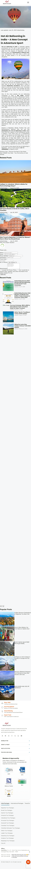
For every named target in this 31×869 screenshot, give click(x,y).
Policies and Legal (6, 752)
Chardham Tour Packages (7, 825)
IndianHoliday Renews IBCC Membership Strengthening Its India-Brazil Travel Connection (22, 283)
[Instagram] (8, 736)
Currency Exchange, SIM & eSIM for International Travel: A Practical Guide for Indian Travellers (20, 307)
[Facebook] (12, 736)
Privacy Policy (12, 270)
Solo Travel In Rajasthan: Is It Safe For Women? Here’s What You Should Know (15, 238)
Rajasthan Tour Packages (7, 807)
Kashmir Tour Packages (7, 813)
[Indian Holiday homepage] (6, 724)
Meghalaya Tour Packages (7, 840)
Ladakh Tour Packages (7, 833)
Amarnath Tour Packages (7, 823)
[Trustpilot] (2, 736)
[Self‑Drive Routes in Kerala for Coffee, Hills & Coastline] (15, 207)
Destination (3, 257)
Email (2, 254)
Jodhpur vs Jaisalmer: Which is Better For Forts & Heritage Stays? (13, 185)
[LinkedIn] (18, 736)
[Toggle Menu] (28, 2)
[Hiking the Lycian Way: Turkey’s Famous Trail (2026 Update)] (8, 334)
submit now (3, 274)
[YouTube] (21, 736)
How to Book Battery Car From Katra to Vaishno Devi (21, 628)
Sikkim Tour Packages (6, 830)
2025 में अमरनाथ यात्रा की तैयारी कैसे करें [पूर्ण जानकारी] (21, 642)
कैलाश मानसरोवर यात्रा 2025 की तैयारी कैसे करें (21, 687)
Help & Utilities (5, 748)
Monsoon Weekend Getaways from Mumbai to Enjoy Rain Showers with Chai (22, 673)
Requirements (3, 268)
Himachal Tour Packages (7, 815)
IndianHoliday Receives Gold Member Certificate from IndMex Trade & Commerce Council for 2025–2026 (22, 295)
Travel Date (3, 259)
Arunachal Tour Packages (7, 820)
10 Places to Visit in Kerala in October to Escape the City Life (22, 658)
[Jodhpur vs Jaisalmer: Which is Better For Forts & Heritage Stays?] (15, 182)
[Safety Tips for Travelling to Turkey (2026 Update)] (8, 322)
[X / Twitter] (15, 736)
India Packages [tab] (5, 803)
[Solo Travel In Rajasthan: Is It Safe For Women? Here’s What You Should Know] (15, 235)
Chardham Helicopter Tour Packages (10, 828)
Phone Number (4, 256)
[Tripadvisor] (5, 736)
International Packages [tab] (17, 803)
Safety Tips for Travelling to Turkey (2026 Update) (22, 312)
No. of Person (4, 262)
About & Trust (5, 744)
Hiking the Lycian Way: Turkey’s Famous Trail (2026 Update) (22, 326)
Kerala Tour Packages (6, 810)
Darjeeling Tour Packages (7, 835)
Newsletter (4, 740)
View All (3, 843)
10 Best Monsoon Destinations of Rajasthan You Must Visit (22, 613)
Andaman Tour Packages (7, 838)
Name (2, 252)
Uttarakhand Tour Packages (8, 818)
